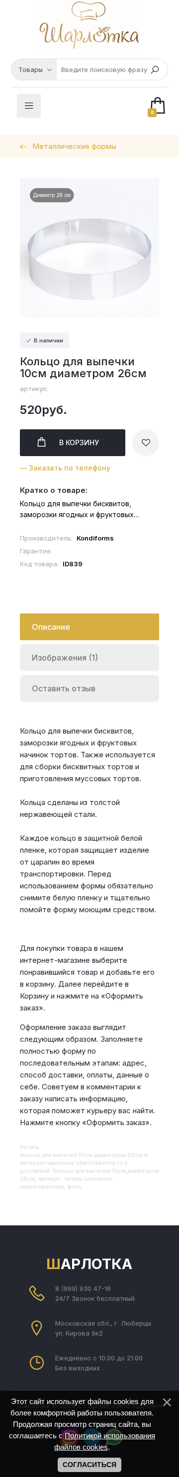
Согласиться (89, 1465)
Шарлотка (89, 1264)
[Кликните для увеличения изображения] (90, 248)
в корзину (79, 442)
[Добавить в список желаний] (145, 442)
